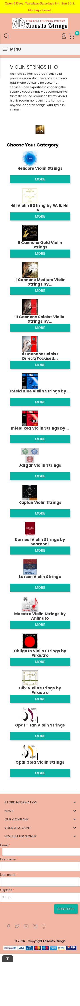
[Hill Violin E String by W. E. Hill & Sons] (30, 195)
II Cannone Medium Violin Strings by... (40, 282)
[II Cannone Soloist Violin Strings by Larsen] (30, 307)
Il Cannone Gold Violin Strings (40, 245)
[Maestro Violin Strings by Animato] (30, 603)
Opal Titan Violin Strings (40, 725)
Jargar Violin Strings (40, 465)
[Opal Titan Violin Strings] (30, 715)
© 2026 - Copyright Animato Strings (40, 941)
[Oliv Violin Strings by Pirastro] (30, 678)
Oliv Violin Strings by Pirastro (40, 690)
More (40, 179)
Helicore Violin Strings (40, 168)
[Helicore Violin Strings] (30, 158)
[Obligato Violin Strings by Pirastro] (30, 641)
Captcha (6, 890)
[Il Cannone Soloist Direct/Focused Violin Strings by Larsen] (30, 344)
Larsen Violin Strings (40, 576)
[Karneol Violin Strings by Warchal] (30, 529)
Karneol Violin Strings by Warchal (40, 542)
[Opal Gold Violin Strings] (30, 752)
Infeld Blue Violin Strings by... (40, 391)
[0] (71, 36)
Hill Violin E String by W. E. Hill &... (40, 208)
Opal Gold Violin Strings (40, 762)
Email (4, 845)
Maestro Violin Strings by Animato (40, 616)
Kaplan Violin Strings (39, 502)
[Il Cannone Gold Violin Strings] (30, 232)
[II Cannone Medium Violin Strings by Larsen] (30, 269)
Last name (7, 874)
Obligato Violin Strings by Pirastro (40, 653)
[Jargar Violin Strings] (30, 455)
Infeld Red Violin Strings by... (40, 428)
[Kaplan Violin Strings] (30, 492)
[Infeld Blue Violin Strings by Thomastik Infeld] (30, 381)
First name (8, 859)
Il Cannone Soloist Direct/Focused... (40, 356)
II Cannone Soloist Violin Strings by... (40, 319)
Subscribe (66, 909)
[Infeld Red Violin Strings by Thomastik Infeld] (30, 418)
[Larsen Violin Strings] (30, 566)
